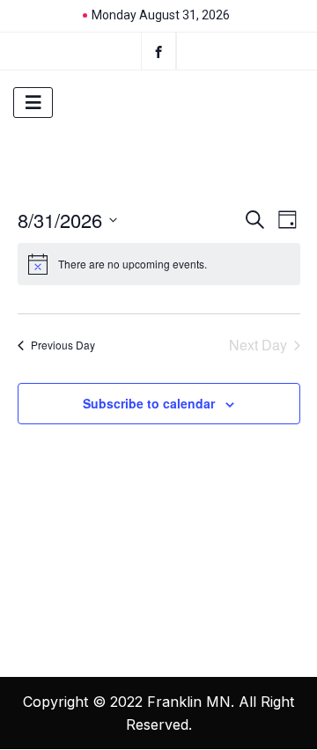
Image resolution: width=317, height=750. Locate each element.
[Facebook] (158, 51)
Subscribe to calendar (149, 403)
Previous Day (63, 344)
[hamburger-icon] (33, 102)
